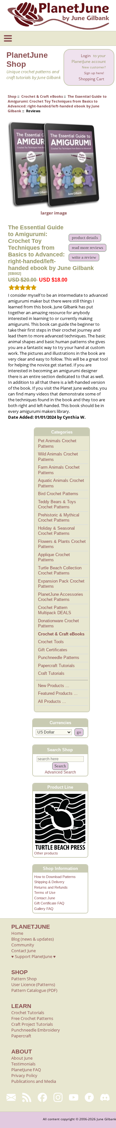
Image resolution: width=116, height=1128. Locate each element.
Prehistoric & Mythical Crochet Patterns (58, 518)
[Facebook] (42, 1097)
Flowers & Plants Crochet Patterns (62, 544)
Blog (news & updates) (32, 939)
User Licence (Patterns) (33, 984)
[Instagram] (58, 1097)
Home (17, 933)
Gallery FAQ (43, 909)
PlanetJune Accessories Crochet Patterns (60, 597)
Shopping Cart (91, 79)
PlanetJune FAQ (26, 1070)
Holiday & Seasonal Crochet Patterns (56, 531)
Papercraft (21, 1036)
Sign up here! (94, 73)
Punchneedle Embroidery (35, 1030)
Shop (12, 96)
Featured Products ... (58, 693)
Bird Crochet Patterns (58, 493)
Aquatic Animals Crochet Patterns (61, 483)
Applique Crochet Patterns (54, 557)
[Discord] (105, 1097)
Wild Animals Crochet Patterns (58, 457)
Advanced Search (60, 772)
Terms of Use (44, 892)
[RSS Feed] (27, 1097)
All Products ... (52, 701)
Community (22, 945)
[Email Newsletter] (11, 1097)
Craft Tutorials (51, 673)
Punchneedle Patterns (58, 657)
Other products (46, 853)
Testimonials (23, 1064)
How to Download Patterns (55, 877)
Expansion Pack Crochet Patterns (61, 584)
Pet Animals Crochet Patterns (57, 443)
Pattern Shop (24, 979)
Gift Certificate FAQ (49, 903)
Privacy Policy (24, 1075)
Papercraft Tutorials (56, 665)
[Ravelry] (89, 1097)
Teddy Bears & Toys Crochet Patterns (57, 504)
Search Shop (60, 749)
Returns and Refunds (51, 887)
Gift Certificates (52, 649)
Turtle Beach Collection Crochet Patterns (60, 570)
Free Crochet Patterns (32, 1018)
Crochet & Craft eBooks (42, 96)
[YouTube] (73, 1097)
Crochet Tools (51, 641)
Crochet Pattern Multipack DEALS (54, 610)
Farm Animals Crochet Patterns (59, 470)
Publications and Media (33, 1081)
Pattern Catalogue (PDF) (34, 990)
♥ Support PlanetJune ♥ (33, 956)
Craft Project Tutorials (32, 1024)
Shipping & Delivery (49, 882)
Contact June (44, 898)
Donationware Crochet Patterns (58, 623)
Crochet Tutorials (27, 1012)
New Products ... (53, 685)
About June (22, 1058)
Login (86, 55)
